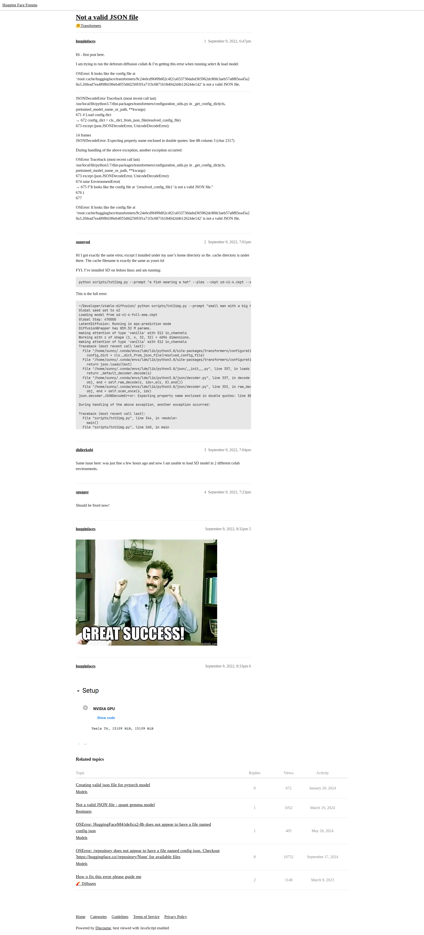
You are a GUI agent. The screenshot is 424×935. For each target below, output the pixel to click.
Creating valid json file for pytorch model (113, 784)
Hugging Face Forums (19, 5)
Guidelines (120, 917)
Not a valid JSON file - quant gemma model (115, 804)
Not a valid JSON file (107, 17)
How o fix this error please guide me (108, 876)
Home (80, 917)
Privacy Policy (175, 917)
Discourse (103, 928)
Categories (98, 917)
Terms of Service (146, 917)
